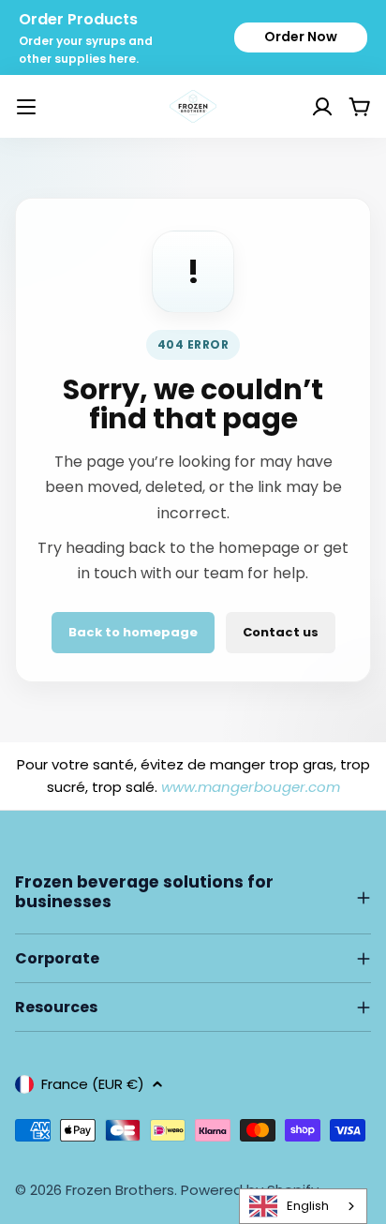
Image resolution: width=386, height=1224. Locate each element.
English (308, 1206)
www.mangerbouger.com (250, 787)
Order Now (300, 36)
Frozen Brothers (120, 1190)
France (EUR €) (92, 1084)
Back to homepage (133, 632)
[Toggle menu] (26, 107)
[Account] (299, 107)
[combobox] (303, 1206)
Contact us (281, 632)
